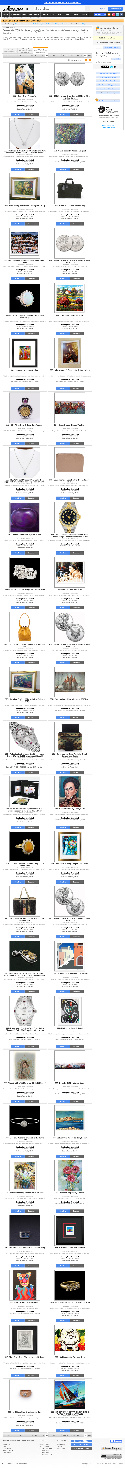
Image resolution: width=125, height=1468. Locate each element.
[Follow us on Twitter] (117, 14)
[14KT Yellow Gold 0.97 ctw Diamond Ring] (70, 1285)
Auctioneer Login (81, 1448)
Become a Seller (81, 1445)
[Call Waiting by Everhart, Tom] (70, 1340)
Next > (65, 56)
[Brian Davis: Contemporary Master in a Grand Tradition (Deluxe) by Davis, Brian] (25, 791)
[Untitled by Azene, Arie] (70, 572)
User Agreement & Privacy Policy (14, 1464)
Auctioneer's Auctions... (108, 127)
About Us (6, 1444)
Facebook (61, 1444)
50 (85, 56)
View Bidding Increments (108, 77)
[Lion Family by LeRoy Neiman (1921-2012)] (25, 188)
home (5, 14)
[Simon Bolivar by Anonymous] (70, 791)
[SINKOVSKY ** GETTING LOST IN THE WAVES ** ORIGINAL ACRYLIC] (70, 1395)
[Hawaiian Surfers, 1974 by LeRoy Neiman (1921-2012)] (25, 682)
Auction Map (44, 1450)
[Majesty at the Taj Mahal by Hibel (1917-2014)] (25, 1066)
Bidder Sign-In (44, 1444)
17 (43, 56)
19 (50, 56)
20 (81, 56)
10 (78, 56)
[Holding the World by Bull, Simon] (25, 517)
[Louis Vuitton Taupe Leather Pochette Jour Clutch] (70, 462)
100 (89, 56)
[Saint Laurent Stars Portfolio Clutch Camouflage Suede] (70, 737)
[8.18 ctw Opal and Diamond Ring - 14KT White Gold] (25, 298)
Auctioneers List (45, 1455)
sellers (84, 14)
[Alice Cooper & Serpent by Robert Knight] (70, 353)
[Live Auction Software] (111, 1450)
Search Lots (44, 1446)
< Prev (7, 56)
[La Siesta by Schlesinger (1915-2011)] (70, 956)
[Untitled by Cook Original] (70, 1011)
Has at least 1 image (104, 62)
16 (39, 56)
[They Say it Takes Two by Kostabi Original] (25, 1340)
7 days (84, 24)
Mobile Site (7, 1453)
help (59, 14)
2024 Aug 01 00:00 (25, 50)
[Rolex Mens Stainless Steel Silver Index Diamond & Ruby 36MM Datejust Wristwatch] (25, 1011)
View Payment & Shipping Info (108, 85)
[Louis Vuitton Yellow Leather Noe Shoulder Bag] (25, 627)
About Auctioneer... (108, 125)
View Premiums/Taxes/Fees (108, 81)
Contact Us (7, 1448)
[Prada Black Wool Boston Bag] (70, 188)
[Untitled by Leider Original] (25, 353)
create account (115, 9)
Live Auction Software (115, 1451)
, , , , (49, 24)
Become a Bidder (81, 1441)
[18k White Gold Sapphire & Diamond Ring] (25, 1230)
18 (47, 56)
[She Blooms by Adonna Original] (70, 133)
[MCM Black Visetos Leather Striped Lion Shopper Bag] (25, 901)
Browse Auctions (45, 1448)
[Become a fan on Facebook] (121, 14)
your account (48, 14)
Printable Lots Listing (108, 93)
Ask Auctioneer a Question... (108, 101)
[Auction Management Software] (111, 1457)
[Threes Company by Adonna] (70, 1175)
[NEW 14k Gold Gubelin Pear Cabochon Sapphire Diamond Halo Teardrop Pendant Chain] (25, 462)
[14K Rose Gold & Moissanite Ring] (25, 1395)
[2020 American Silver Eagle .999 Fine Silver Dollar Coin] (70, 243)
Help (4, 1446)
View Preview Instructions (108, 73)
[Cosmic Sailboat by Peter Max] (70, 1230)
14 (32, 56)
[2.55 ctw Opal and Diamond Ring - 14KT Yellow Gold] (25, 846)
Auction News (8, 1450)
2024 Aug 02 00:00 (40, 50)
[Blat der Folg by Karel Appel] (25, 1285)
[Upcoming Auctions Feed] (109, 14)
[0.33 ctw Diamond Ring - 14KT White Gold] (25, 572)
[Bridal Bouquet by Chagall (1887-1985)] (70, 846)
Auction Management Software (112, 1458)
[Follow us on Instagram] (113, 14)
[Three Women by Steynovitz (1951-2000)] (25, 1175)
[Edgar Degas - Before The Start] (70, 408)
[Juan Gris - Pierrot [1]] (25, 79)
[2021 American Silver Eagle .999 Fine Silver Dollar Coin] (70, 79)
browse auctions (18, 14)
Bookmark (31, 114)
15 (36, 56)
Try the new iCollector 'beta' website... (62, 2)
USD (16, 24)
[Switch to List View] (90, 59)
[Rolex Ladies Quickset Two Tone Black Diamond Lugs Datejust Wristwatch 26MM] (70, 517)
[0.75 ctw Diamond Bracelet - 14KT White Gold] (25, 1120)
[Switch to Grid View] (86, 59)
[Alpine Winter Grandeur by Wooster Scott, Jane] (25, 243)
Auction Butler (44, 1453)
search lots (34, 14)
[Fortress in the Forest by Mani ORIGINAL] (70, 682)
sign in (102, 8)
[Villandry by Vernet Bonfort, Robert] (70, 1120)
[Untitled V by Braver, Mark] (70, 298)
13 (28, 56)
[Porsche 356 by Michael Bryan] (70, 1066)
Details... (18, 114)
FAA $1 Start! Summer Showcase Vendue (42, 18)
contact (67, 14)
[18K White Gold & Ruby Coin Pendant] (25, 408)
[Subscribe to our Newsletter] (100, 14)
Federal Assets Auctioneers (108, 115)
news (75, 14)
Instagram (61, 1448)
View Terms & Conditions (108, 89)
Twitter (59, 1446)
